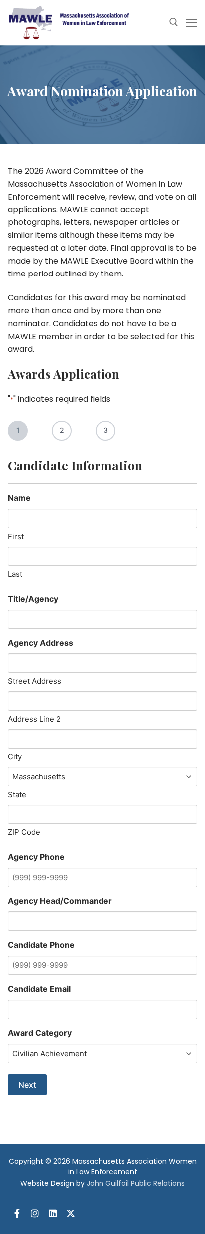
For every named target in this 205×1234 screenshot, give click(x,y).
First (16, 536)
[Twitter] (71, 1213)
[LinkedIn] (53, 1213)
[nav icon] (191, 22)
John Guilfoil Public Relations (136, 1183)
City (15, 756)
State (17, 794)
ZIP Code (24, 832)
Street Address (34, 681)
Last (15, 574)
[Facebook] (17, 1213)
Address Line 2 (34, 719)
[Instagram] (35, 1213)
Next (27, 1085)
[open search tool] (173, 22)
